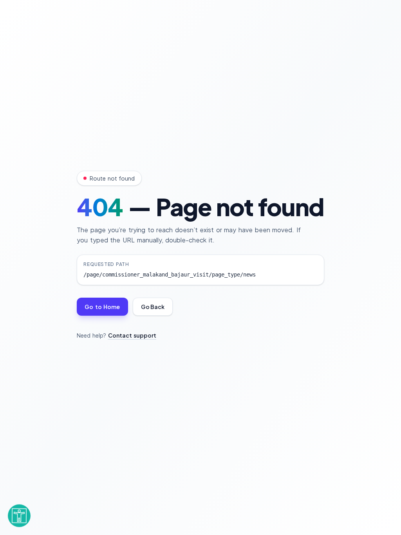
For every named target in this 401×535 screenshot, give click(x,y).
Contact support (132, 335)
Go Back (152, 306)
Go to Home (102, 306)
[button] (19, 512)
